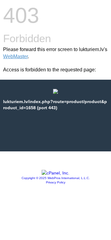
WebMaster (15, 56)
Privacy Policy (55, 182)
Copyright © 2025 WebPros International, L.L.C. (56, 178)
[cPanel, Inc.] (55, 172)
